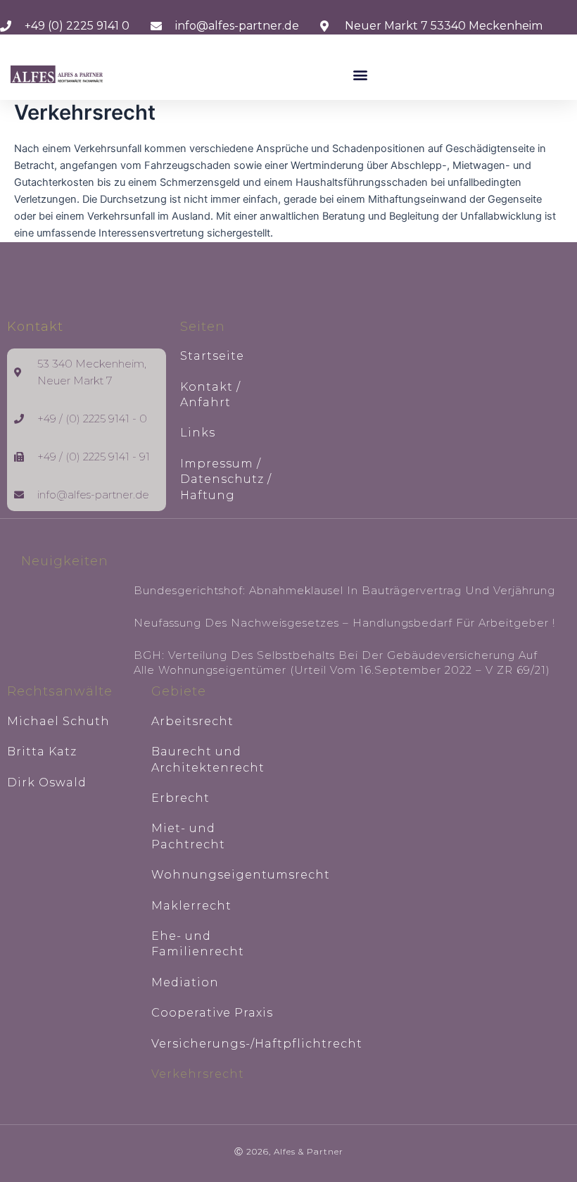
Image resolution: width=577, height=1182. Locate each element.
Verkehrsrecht (197, 1074)
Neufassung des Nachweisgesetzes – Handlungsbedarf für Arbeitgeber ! (344, 622)
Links (197, 432)
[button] (360, 74)
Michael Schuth (58, 721)
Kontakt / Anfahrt (210, 394)
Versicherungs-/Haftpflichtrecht (216, 1043)
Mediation (185, 982)
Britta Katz (42, 751)
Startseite (212, 356)
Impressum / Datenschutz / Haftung (226, 479)
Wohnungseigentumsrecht (216, 874)
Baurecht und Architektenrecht (208, 759)
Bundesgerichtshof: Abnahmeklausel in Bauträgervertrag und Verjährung (344, 590)
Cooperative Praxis (212, 1012)
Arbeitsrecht (192, 721)
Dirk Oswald (47, 782)
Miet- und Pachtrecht (188, 836)
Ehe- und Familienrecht (197, 943)
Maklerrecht (191, 905)
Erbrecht (180, 798)
